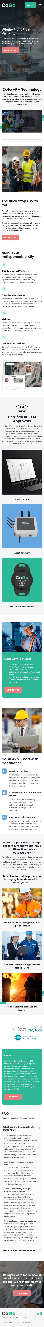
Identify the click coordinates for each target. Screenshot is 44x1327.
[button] (40, 5)
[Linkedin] (41, 1313)
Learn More (13, 690)
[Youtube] (37, 1313)
